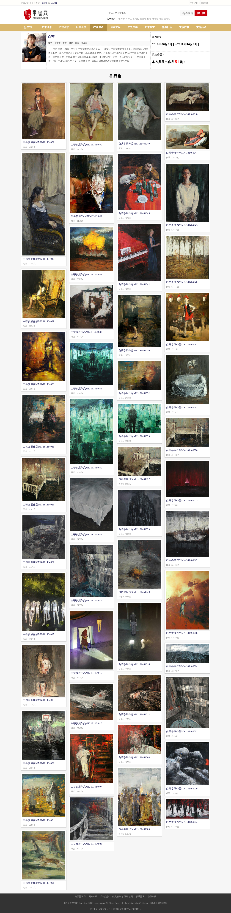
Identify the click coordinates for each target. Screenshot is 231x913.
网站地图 (128, 896)
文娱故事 (184, 27)
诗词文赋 (115, 27)
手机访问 (194, 3)
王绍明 (167, 18)
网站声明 (93, 896)
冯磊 (161, 18)
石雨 (149, 18)
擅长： (72, 43)
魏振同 (143, 18)
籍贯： (51, 43)
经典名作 (81, 27)
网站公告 (104, 896)
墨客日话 (167, 27)
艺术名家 (64, 27)
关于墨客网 (80, 896)
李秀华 (121, 18)
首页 (29, 27)
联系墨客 (140, 896)
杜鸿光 (155, 18)
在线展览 (98, 27)
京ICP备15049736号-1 (100, 909)
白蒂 (51, 36)
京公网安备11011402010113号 (127, 909)
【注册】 (54, 3)
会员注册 (152, 896)
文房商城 (201, 27)
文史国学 (133, 27)
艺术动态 (47, 27)
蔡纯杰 (136, 18)
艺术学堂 (150, 27)
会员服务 (116, 896)
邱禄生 (129, 18)
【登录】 (44, 3)
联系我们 (205, 3)
